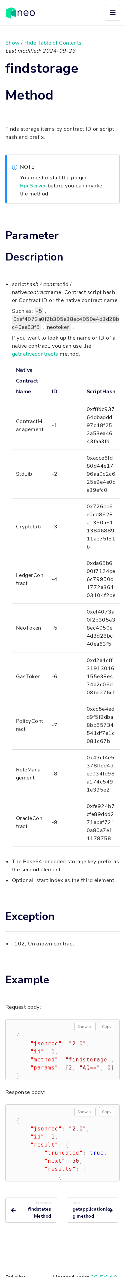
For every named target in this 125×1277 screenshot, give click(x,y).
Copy (106, 1026)
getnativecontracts (35, 354)
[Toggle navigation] (112, 13)
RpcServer (33, 185)
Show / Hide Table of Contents (43, 43)
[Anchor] (60, 95)
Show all (85, 1026)
